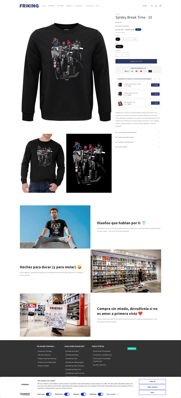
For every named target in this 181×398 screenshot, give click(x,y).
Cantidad (117, 51)
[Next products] (159, 79)
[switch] (67, 394)
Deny (152, 392)
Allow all (152, 381)
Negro (119, 46)
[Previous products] (155, 79)
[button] (69, 6)
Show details (111, 394)
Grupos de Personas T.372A (132, 84)
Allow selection (152, 387)
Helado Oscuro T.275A (131, 93)
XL (135, 39)
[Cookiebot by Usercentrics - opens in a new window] (25, 394)
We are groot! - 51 (129, 102)
